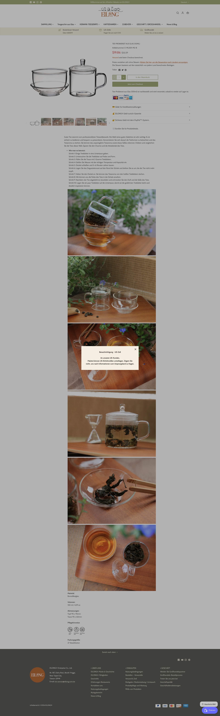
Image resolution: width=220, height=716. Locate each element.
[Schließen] (135, 349)
